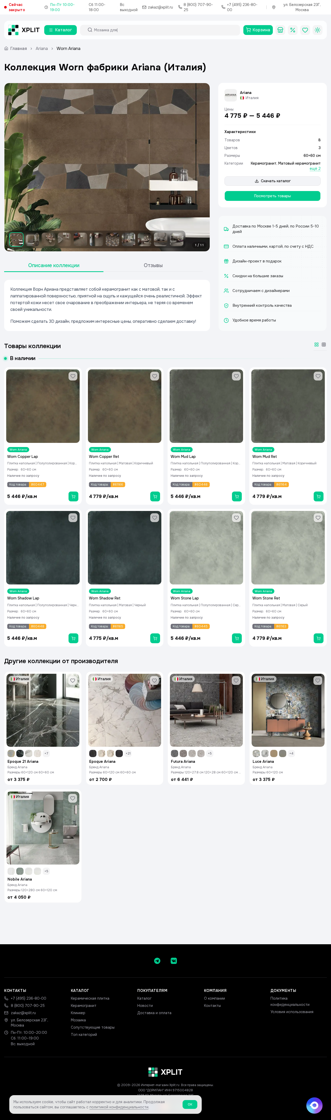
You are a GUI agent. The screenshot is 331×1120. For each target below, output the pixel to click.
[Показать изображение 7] (112, 239)
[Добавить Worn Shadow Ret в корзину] (155, 638)
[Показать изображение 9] (144, 239)
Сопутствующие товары (93, 1027)
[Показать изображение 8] (128, 239)
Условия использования (291, 1011)
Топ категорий (84, 1034)
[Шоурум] (280, 30)
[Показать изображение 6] (96, 239)
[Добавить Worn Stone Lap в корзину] (237, 638)
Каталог (144, 998)
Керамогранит (263, 163)
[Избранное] (305, 30)
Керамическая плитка (90, 998)
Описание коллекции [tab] (53, 265)
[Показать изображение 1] (16, 239)
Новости (145, 1005)
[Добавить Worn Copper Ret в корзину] (155, 496)
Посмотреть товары (272, 196)
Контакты (212, 1005)
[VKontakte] (174, 961)
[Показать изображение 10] (160, 239)
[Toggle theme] (317, 30)
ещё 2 (315, 168)
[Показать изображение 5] (80, 239)
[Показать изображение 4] (64, 239)
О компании (214, 998)
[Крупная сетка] (316, 344)
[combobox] (165, 30)
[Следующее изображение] (201, 167)
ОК (190, 1104)
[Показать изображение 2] (32, 239)
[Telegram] (157, 961)
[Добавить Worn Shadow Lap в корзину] (73, 638)
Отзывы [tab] (153, 265)
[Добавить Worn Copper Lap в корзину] (73, 496)
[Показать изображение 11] (176, 239)
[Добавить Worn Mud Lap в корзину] (237, 496)
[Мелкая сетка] (324, 344)
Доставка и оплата (154, 1013)
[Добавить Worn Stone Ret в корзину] (318, 638)
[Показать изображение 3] (48, 239)
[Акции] (293, 30)
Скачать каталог (276, 181)
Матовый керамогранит (299, 163)
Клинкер (78, 1013)
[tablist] (103, 266)
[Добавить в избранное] (73, 376)
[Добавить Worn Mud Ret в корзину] (318, 496)
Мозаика (78, 1020)
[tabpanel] (107, 305)
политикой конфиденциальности (118, 1107)
